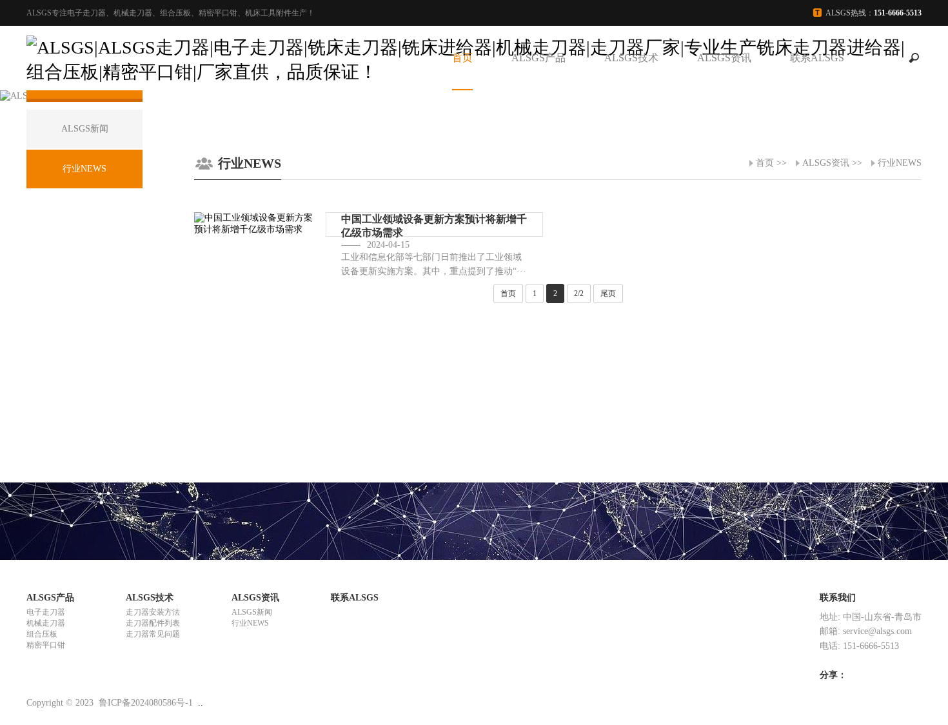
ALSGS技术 (631, 57)
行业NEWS (900, 163)
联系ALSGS (817, 57)
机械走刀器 (45, 623)
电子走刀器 (45, 612)
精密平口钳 (45, 645)
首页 (462, 57)
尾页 (608, 293)
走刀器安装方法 (153, 612)
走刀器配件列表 (153, 623)
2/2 (579, 293)
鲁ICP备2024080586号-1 (146, 703)
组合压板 (41, 634)
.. (200, 703)
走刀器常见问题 (153, 634)
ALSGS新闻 (252, 612)
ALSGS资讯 (724, 57)
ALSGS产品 (538, 57)
